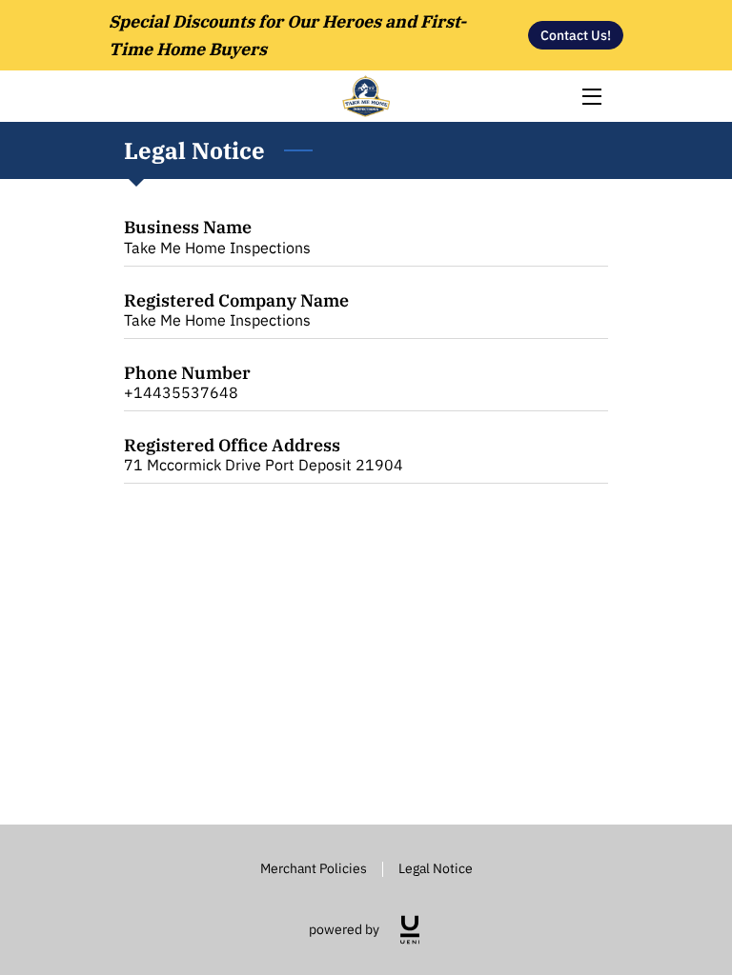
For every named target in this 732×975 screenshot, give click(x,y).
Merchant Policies (313, 868)
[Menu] (590, 96)
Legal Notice (435, 868)
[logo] (410, 930)
